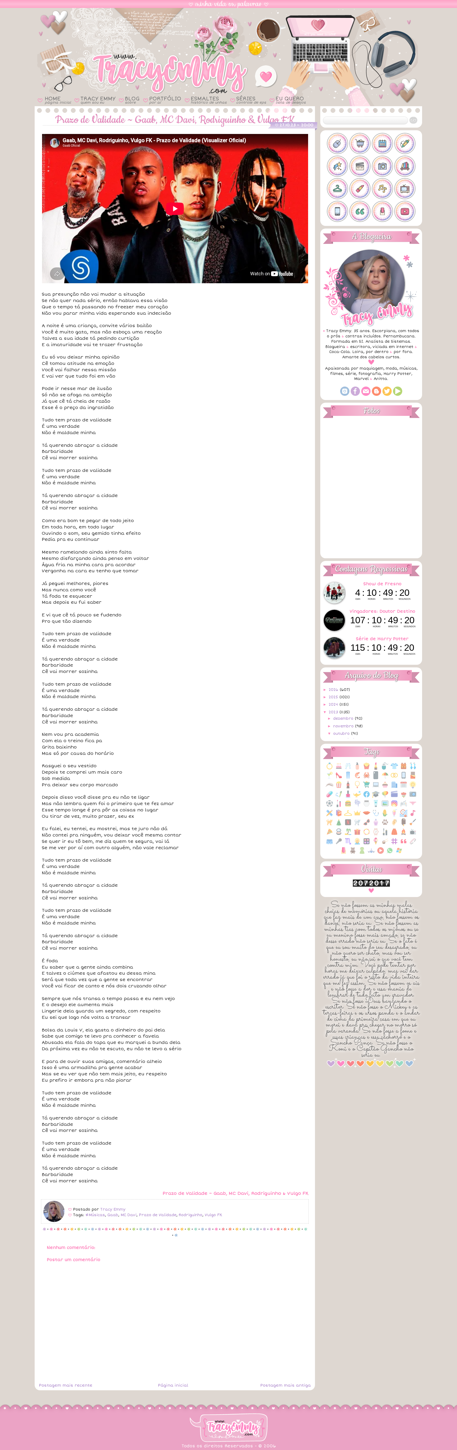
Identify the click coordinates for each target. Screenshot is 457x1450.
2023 (334, 712)
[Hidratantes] (376, 806)
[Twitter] (387, 394)
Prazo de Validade (157, 1215)
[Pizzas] (329, 834)
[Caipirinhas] (329, 778)
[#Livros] (404, 166)
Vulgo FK (213, 1215)
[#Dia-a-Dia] (382, 143)
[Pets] (385, 825)
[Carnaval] (385, 778)
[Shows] (339, 844)
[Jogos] (404, 806)
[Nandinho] (329, 825)
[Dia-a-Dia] (404, 787)
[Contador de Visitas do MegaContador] (371, 885)
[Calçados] (339, 778)
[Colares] (357, 787)
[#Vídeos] (404, 211)
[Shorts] (329, 844)
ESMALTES (209, 100)
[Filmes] (394, 797)
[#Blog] (337, 143)
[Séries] (413, 834)
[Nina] (357, 825)
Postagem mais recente (65, 1385)
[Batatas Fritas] (367, 768)
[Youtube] (397, 394)
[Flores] (404, 797)
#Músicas (95, 1215)
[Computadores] (376, 787)
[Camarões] (357, 778)
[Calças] (348, 778)
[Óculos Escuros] (367, 825)
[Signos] (348, 844)
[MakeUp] (367, 816)
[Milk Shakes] (394, 816)
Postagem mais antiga (285, 1385)
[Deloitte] (394, 787)
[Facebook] (355, 394)
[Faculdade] (376, 797)
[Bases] (357, 768)
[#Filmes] (360, 166)
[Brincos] (413, 768)
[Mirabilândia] (404, 816)
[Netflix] (348, 825)
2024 (334, 704)
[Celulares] (404, 778)
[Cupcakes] (385, 787)
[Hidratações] (367, 806)
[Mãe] (357, 816)
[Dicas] (413, 787)
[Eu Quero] (357, 797)
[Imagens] (385, 806)
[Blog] (376, 394)
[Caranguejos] (367, 778)
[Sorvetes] (376, 844)
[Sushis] (385, 844)
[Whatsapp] (390, 853)
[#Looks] (337, 188)
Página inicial (173, 1385)
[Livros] (339, 816)
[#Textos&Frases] (360, 211)
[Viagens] (371, 853)
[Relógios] (376, 834)
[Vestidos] (362, 853)
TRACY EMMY (97, 100)
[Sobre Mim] (357, 844)
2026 (334, 689)
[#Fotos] (382, 166)
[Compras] (367, 787)
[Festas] (385, 797)
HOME (58, 100)
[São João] (404, 834)
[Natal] (339, 825)
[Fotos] (413, 797)
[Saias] (394, 834)
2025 (334, 697)
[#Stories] (337, 211)
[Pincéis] (413, 825)
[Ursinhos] (353, 853)
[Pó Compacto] (339, 834)
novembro (344, 726)
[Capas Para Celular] (376, 778)
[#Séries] (404, 188)
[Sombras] (367, 844)
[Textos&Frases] (404, 844)
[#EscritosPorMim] (404, 143)
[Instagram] (344, 394)
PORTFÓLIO (165, 100)
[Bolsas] (404, 768)
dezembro (344, 718)
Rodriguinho (190, 1215)
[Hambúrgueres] (348, 806)
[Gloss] (339, 806)
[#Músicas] (382, 188)
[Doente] (329, 797)
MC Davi (128, 1215)
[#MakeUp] (360, 188)
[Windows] (399, 853)
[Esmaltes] (348, 797)
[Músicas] (413, 816)
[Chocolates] (413, 778)
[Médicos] (376, 816)
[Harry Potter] (357, 806)
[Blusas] (394, 768)
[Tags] (394, 844)
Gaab (112, 1215)
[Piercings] (394, 825)
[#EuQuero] (337, 166)
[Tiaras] (413, 844)
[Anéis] (329, 768)
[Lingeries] (413, 806)
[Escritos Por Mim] (339, 797)
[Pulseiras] (367, 834)
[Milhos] (385, 816)
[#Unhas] (382, 211)
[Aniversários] (339, 768)
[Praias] (348, 834)
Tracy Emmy (112, 1209)
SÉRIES (251, 100)
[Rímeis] (385, 834)
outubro (342, 733)
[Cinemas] (339, 787)
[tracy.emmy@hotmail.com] (366, 394)
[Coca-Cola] (348, 787)
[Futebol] (329, 806)
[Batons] (376, 768)
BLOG (132, 100)
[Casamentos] (394, 778)
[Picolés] (404, 825)
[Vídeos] (381, 853)
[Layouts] (329, 816)
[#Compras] (360, 143)
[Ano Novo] (348, 768)
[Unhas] (344, 853)
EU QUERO (291, 100)
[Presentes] (357, 834)
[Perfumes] (376, 825)
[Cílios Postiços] (329, 787)
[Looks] (348, 816)
